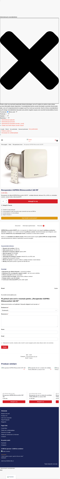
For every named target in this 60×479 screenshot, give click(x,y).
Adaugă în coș (33, 201)
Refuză (7, 129)
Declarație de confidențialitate (10, 132)
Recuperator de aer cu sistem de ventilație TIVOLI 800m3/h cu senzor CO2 (40, 396)
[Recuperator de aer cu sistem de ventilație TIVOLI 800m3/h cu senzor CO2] (40, 379)
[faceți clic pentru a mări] (29, 166)
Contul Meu (4, 428)
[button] (29, 60)
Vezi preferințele (13, 129)
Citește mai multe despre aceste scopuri (13, 125)
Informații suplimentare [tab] (29, 225)
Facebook (3, 443)
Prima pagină (4, 144)
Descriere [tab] (17, 225)
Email (2, 336)
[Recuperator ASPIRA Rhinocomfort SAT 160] (13, 379)
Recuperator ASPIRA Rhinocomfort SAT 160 (13, 396)
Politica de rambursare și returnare (10, 434)
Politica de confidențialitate (8, 430)
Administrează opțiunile (8, 120)
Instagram (3, 445)
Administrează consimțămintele (7, 468)
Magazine (3, 422)
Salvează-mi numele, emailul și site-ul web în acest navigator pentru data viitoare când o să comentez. (28, 343)
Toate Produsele (5, 420)
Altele (10, 144)
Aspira (30, 358)
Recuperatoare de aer (17, 144)
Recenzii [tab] (40, 225)
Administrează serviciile (8, 121)
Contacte (3, 436)
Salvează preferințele (23, 129)
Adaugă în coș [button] (13, 401)
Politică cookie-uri (6, 131)
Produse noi (4, 415)
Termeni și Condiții (5, 432)
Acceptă (2, 129)
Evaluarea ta (5, 307)
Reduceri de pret (5, 413)
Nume (2, 329)
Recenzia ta (4, 314)
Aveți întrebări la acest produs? (29, 218)
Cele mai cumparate (6, 417)
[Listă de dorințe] (24, 369)
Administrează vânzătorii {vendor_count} (13, 123)
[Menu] (3, 140)
